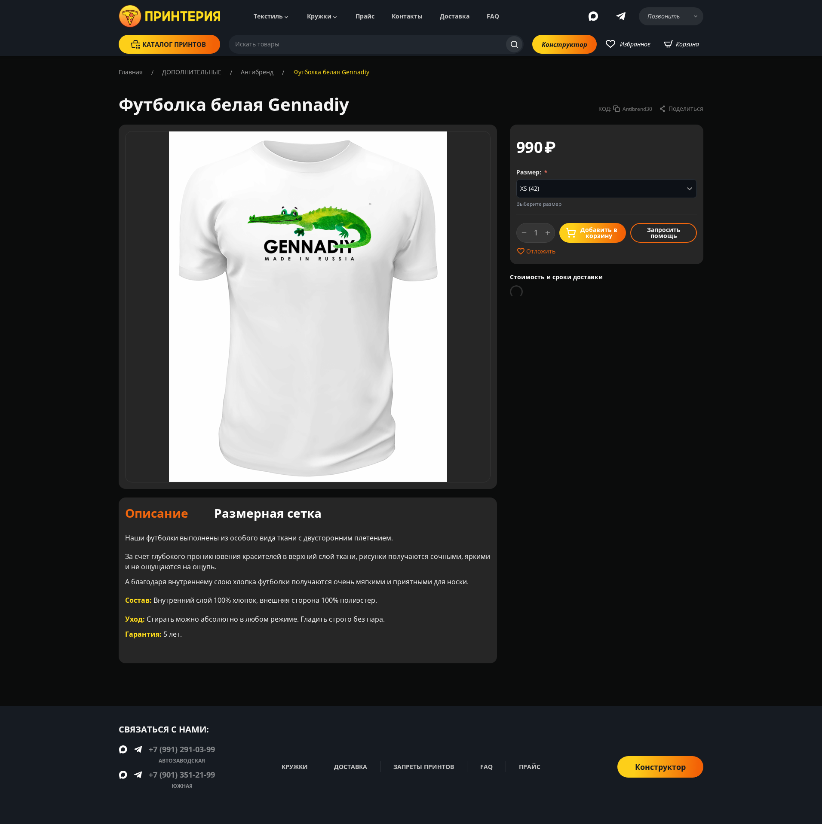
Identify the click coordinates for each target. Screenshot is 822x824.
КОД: (604, 109)
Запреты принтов (423, 767)
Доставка (454, 16)
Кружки (319, 16)
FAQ (493, 16)
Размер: (529, 172)
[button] (681, 109)
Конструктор (564, 44)
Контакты (407, 16)
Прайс (365, 16)
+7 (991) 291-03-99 (182, 749)
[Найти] (514, 44)
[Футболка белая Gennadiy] (308, 306)
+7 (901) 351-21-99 (182, 774)
